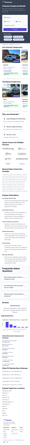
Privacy (22, 429)
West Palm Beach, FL (7, 402)
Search (15, 29)
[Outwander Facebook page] (4, 442)
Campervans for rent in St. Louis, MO (12, 384)
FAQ (4, 431)
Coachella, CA (6, 404)
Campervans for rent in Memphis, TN (12, 371)
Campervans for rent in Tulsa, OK (11, 381)
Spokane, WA (5, 397)
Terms (21, 431)
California (4, 408)
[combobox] (15, 17)
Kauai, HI (4, 406)
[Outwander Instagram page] (7, 442)
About (5, 437)
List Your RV (15, 433)
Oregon (4, 413)
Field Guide (6, 429)
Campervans (15, 429)
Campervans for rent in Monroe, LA (11, 374)
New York (4, 415)
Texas (3, 410)
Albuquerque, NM (6, 390)
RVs (12, 431)
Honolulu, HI (5, 399)
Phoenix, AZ (5, 393)
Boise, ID (4, 395)
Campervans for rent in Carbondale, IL (12, 378)
